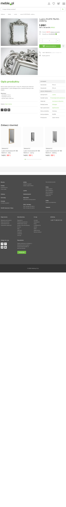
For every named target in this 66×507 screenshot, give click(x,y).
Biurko (3, 182)
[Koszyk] (58, 3)
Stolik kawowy (49, 193)
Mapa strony (37, 230)
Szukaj (63, 9)
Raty (18, 228)
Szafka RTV (48, 195)
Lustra (54, 94)
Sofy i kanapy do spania (29, 208)
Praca (35, 223)
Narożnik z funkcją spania (29, 199)
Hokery (3, 194)
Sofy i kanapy (27, 204)
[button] (63, 46)
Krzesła (3, 201)
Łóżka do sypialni (27, 184)
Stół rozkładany (49, 190)
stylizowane (55, 107)
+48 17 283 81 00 (56, 220)
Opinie (35, 227)
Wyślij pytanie (46, 55)
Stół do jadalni (49, 188)
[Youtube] (5, 247)
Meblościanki (27, 194)
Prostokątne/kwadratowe (57, 98)
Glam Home (8, 104)
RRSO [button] (53, 27)
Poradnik (19, 232)
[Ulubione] (54, 3)
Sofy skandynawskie (50, 182)
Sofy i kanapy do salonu (29, 206)
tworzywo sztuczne (57, 101)
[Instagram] (5, 244)
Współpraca (37, 222)
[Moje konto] (49, 3)
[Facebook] (2, 244)
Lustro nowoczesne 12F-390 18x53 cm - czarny (32, 152)
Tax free (19, 235)
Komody (3, 197)
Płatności (19, 230)
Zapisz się (21, 252)
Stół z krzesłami (49, 192)
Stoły (47, 187)
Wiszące (54, 104)
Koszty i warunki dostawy (23, 225)
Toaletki (48, 207)
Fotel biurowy (4, 187)
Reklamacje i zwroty (22, 223)
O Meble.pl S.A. (37, 225)
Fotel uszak (3, 189)
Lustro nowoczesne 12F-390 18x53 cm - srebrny (54, 152)
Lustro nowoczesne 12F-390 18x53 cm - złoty (9, 152)
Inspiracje (19, 233)
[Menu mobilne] (63, 4)
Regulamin (20, 220)
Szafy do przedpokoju (51, 202)
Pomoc (19, 227)
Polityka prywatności (22, 222)
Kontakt (36, 220)
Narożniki (26, 197)
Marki (35, 228)
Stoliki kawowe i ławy (7, 208)
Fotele (3, 185)
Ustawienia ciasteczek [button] (6, 225)
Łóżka (25, 182)
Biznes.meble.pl (37, 232)
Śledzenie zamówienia (6, 220)
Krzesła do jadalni (5, 203)
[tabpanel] (11, 142)
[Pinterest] (2, 247)
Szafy (47, 200)
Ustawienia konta (5, 223)
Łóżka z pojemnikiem (28, 185)
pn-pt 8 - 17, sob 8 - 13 (51, 52)
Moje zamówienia (5, 222)
